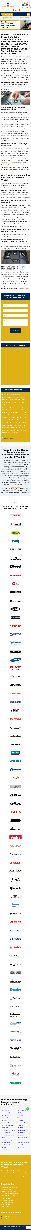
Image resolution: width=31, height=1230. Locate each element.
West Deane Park (22, 1140)
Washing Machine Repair (8, 1195)
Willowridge (21, 1147)
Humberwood (7, 1132)
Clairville (6, 1115)
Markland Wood (7, 1145)
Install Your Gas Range (8, 162)
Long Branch (7, 1142)
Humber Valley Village (9, 1130)
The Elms (20, 1127)
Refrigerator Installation (8, 1202)
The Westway (21, 1132)
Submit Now (15, 330)
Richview (20, 1115)
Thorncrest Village (22, 1137)
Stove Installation (6, 1204)
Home (2, 17)
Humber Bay (7, 1122)
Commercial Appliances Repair (10, 1187)
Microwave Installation (7, 1200)
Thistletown (21, 1135)
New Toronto (7, 1149)
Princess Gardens (22, 1110)
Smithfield (20, 1120)
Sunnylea (20, 1125)
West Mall (20, 1145)
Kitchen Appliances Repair (8, 1191)
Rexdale (20, 1113)
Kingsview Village (8, 1140)
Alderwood (6, 1110)
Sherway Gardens (22, 1117)
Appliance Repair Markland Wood (12, 17)
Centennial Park (7, 1113)
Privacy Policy (5, 1206)
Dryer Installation (6, 1198)
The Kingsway (21, 1130)
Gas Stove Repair (6, 1189)
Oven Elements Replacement (9, 1193)
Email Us (6, 1216)
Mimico (5, 1147)
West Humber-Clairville (23, 1142)
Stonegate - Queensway (23, 1122)
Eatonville (6, 1117)
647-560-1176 (7, 1218)
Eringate (6, 1120)
